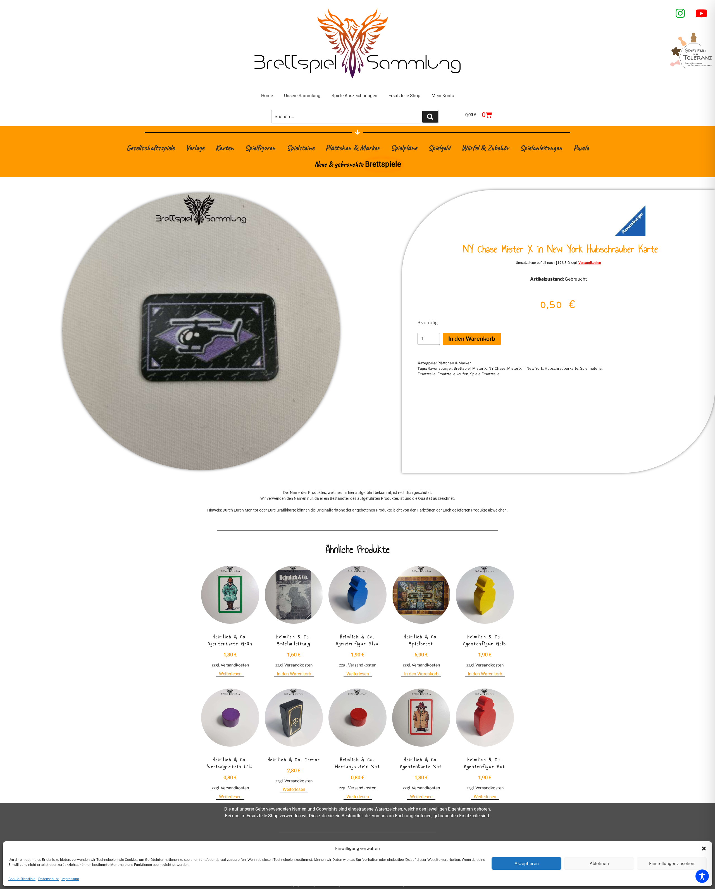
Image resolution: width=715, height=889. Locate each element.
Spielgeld (439, 147)
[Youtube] (701, 13)
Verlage (194, 147)
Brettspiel (462, 368)
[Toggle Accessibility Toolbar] (702, 876)
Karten (224, 147)
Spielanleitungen (541, 147)
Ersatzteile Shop (404, 95)
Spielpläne (404, 147)
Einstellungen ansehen (671, 863)
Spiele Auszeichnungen (354, 95)
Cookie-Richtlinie (21, 879)
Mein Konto (443, 95)
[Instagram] (680, 13)
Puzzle (581, 147)
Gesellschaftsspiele (150, 147)
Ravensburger (440, 368)
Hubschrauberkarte (561, 368)
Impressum (70, 879)
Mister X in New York (525, 368)
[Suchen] (430, 117)
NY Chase (497, 368)
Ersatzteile (427, 374)
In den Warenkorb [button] (294, 674)
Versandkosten (589, 263)
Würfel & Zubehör (485, 147)
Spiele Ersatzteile (485, 374)
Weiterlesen (230, 674)
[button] (704, 848)
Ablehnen (599, 863)
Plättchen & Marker (352, 147)
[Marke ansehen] (630, 234)
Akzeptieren (526, 863)
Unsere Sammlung (302, 95)
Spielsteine (300, 147)
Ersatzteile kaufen (452, 374)
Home (267, 95)
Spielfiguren (260, 147)
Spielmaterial (591, 368)
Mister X (479, 368)
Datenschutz (48, 879)
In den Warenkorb (471, 338)
